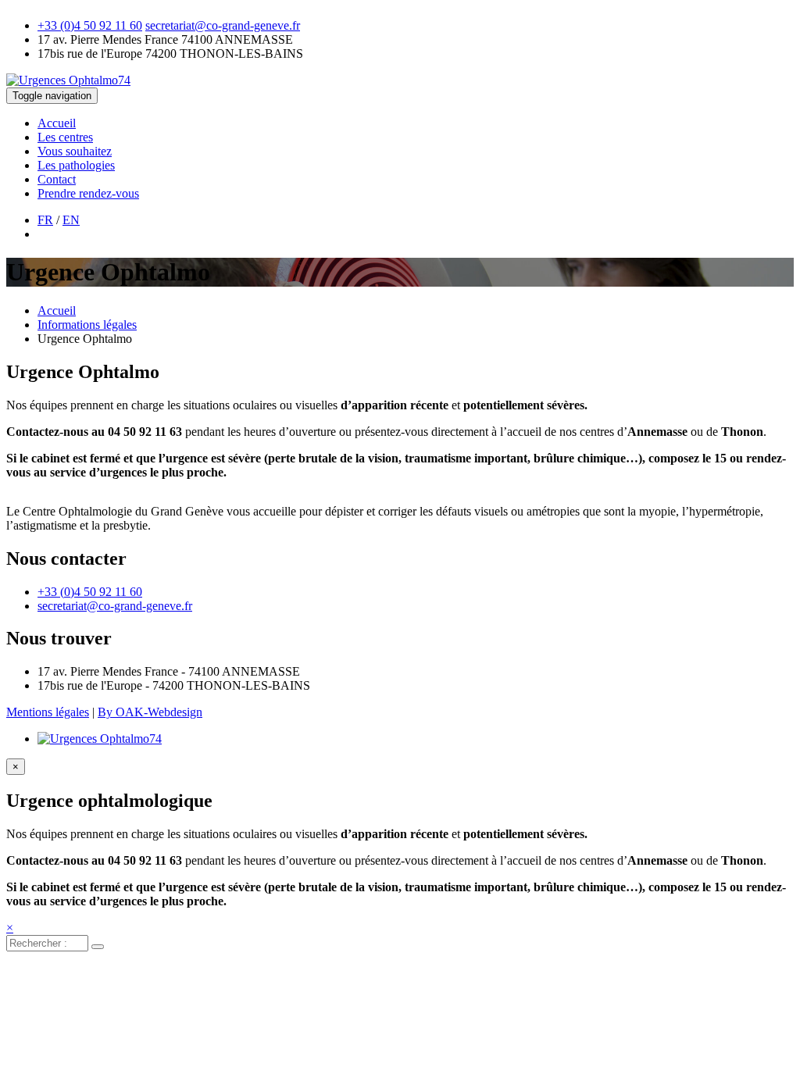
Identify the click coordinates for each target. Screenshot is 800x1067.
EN (71, 220)
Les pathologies (76, 165)
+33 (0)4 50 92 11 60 (90, 25)
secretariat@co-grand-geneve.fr (222, 25)
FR (45, 220)
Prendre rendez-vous (88, 193)
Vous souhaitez (75, 151)
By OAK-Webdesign (150, 712)
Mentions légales (47, 712)
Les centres (65, 137)
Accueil (57, 123)
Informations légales (87, 324)
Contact (57, 179)
